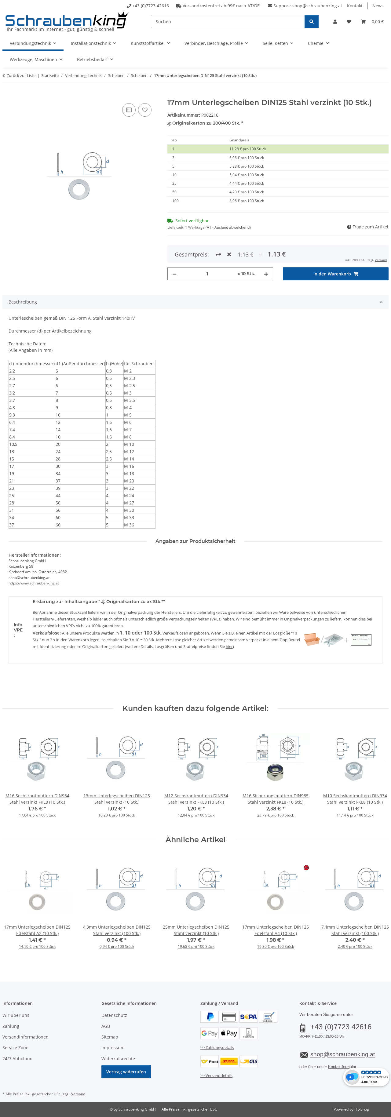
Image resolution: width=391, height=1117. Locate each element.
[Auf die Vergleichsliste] (129, 110)
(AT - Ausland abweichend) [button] (228, 227)
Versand (381, 260)
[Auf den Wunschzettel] (145, 110)
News (378, 6)
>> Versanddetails (216, 1075)
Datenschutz (114, 1015)
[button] (335, 21)
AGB (105, 1026)
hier (229, 646)
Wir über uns (15, 1015)
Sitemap (109, 1037)
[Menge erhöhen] (266, 273)
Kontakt (355, 6)
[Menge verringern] (174, 273)
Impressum (113, 1047)
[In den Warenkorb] (7, 95)
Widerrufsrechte (118, 1058)
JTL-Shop (361, 1109)
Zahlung (10, 1026)
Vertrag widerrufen (126, 1072)
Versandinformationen (25, 1037)
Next (379, 774)
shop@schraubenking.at (317, 6)
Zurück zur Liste (21, 75)
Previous (13, 774)
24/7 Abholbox (17, 1058)
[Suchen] (312, 21)
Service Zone (15, 1047)
